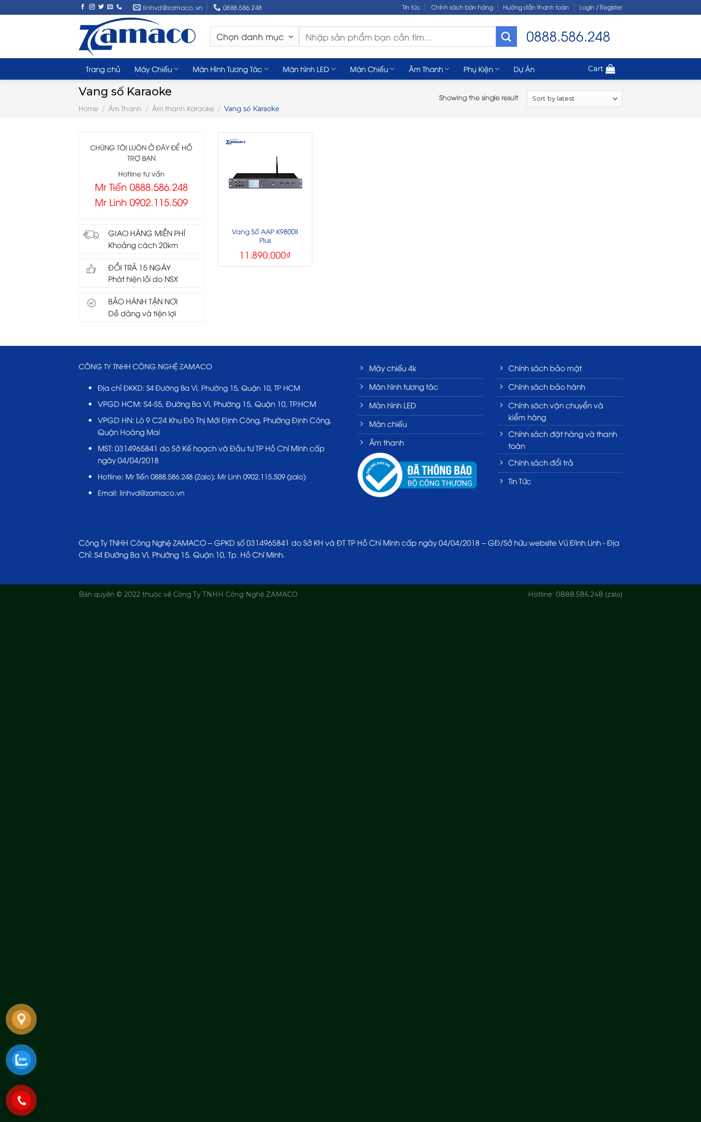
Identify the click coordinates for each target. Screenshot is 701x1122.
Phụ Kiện (478, 68)
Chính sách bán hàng (462, 7)
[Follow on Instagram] (92, 7)
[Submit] (506, 36)
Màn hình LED (306, 68)
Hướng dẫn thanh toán (536, 7)
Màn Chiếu (369, 68)
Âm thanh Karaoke (183, 108)
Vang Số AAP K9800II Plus (265, 235)
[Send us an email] (110, 7)
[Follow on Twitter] (101, 7)
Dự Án (524, 68)
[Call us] (119, 7)
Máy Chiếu (153, 68)
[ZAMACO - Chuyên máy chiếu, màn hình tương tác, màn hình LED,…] (137, 36)
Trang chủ (103, 68)
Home (88, 108)
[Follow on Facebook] (83, 7)
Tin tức (411, 7)
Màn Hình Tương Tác (227, 68)
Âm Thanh (426, 68)
